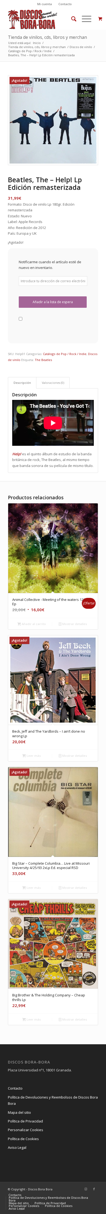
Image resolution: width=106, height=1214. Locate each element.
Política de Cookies (23, 1138)
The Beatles (43, 360)
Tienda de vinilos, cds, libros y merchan (47, 37)
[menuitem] (45, 4)
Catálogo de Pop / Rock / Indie (64, 354)
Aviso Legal (17, 1147)
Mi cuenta (44, 4)
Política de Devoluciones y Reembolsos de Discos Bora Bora (53, 1100)
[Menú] (83, 19)
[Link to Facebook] (94, 1189)
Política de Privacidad (25, 1121)
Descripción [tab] (22, 383)
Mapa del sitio (19, 1112)
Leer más (33, 756)
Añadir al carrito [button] (33, 624)
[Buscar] (71, 19)
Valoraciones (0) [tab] (53, 383)
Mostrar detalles (74, 624)
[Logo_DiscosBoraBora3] (44, 19)
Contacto (65, 4)
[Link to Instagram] (86, 1189)
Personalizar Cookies (25, 1129)
